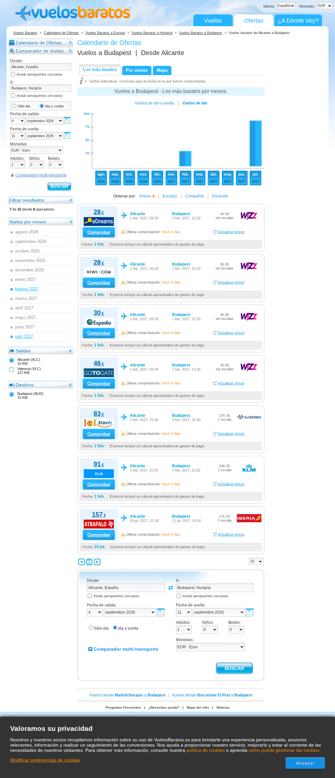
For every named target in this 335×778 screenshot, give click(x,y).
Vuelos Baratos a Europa (105, 33)
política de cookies (205, 750)
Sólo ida (24, 106)
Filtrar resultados (26, 200)
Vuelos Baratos (25, 33)
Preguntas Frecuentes (123, 707)
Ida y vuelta (54, 106)
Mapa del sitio (198, 707)
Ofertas (253, 20)
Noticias (223, 707)
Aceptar (305, 763)
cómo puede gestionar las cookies (284, 750)
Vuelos (213, 20)
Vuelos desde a (127, 695)
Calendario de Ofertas (61, 33)
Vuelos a (104, 52)
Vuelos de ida (194, 103)
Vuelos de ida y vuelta (154, 103)
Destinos (25, 384)
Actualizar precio (231, 232)
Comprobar (98, 232)
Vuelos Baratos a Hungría (152, 33)
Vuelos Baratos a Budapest (200, 33)
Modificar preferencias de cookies (45, 760)
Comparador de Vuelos (39, 50)
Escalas (170, 196)
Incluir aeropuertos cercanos (39, 74)
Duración (220, 196)
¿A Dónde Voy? (298, 20)
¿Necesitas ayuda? (164, 707)
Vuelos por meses (27, 221)
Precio (145, 196)
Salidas (23, 350)
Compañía (194, 196)
